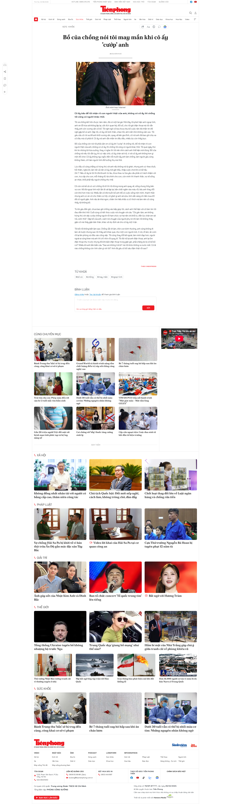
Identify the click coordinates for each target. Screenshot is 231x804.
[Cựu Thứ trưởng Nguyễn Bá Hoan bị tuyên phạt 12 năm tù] (171, 524)
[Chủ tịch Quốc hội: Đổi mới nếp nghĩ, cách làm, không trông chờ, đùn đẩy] (115, 474)
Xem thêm (195, 19)
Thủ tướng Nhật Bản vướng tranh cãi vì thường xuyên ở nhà (52, 680)
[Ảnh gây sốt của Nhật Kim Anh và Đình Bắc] (60, 577)
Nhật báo (56, 753)
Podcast (92, 753)
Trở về (5, 92)
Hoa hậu (179, 19)
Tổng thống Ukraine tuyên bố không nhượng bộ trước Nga (58, 647)
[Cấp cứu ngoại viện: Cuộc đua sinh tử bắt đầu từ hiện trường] (138, 418)
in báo (153, 26)
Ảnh (72, 753)
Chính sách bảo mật (176, 771)
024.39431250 (42, 780)
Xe (135, 19)
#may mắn (102, 277)
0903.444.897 (106, 774)
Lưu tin (5, 78)
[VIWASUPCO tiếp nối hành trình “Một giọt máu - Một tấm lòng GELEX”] (138, 383)
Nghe (5, 65)
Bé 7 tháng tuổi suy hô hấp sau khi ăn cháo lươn (137, 364)
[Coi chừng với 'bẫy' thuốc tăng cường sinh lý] (95, 418)
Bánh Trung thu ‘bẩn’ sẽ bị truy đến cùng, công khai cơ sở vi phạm (52, 364)
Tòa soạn (151, 2)
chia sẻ (142, 26)
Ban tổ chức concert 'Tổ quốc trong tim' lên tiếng (115, 597)
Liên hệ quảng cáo (75, 771)
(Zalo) (83, 774)
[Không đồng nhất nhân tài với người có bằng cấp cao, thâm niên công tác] (60, 474)
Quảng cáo (164, 2)
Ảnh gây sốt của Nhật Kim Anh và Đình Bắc (60, 597)
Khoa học (169, 19)
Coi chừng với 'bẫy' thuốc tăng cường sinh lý (94, 433)
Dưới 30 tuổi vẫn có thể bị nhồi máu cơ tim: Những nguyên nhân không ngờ (94, 400)
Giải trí (150, 19)
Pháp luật (107, 19)
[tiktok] (145, 777)
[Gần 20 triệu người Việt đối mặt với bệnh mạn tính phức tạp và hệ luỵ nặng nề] (53, 418)
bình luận (159, 26)
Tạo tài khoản (95, 294)
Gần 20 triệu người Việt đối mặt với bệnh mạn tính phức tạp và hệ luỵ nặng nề (52, 435)
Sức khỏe (79, 19)
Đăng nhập (79, 294)
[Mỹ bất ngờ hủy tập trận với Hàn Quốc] (95, 665)
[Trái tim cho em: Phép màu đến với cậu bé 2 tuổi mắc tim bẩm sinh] (53, 383)
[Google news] (158, 778)
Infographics (130, 753)
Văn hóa (142, 19)
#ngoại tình (116, 277)
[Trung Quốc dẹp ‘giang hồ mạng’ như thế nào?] (115, 626)
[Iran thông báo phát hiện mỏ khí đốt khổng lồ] (136, 665)
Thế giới (89, 19)
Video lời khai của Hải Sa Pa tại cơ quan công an (114, 544)
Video (187, 19)
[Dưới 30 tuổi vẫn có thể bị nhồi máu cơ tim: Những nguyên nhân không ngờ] (95, 383)
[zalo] (151, 778)
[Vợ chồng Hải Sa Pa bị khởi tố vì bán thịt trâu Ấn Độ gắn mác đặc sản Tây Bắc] (60, 524)
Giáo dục (159, 19)
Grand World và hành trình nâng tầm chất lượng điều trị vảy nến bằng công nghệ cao (95, 366)
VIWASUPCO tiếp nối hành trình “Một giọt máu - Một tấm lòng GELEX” (135, 400)
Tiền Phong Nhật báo (102, 2)
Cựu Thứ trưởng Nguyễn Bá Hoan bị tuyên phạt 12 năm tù (168, 544)
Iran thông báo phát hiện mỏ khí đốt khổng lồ (135, 680)
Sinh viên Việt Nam (122, 2)
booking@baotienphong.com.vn (81, 778)
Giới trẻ (98, 19)
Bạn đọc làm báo (48, 797)
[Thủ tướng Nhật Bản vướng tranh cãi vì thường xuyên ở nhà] (53, 665)
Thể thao (117, 19)
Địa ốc (70, 19)
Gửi (148, 308)
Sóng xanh (61, 19)
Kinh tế (51, 19)
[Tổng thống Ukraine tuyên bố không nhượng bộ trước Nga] (60, 626)
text (148, 26)
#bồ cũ (79, 277)
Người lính (128, 19)
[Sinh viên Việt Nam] (179, 746)
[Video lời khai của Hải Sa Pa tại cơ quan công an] (115, 524)
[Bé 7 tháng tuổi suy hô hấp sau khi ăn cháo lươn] (138, 349)
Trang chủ (36, 19)
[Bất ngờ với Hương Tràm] (171, 577)
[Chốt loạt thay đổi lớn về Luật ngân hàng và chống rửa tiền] (171, 474)
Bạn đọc (145, 761)
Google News (165, 26)
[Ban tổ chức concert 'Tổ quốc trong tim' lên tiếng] (115, 577)
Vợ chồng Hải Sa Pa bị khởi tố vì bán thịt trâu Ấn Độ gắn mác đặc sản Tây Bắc (58, 546)
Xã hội (43, 19)
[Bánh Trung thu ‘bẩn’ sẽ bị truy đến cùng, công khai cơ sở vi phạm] (53, 349)
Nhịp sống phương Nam (61, 765)
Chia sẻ (5, 71)
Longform (111, 753)
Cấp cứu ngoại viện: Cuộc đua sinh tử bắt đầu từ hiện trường (137, 433)
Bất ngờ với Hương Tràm (165, 596)
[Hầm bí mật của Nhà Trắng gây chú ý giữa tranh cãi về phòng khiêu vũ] (171, 626)
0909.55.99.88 (75, 774)
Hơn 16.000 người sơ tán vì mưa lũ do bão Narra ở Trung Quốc (178, 680)
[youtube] (195, 2)
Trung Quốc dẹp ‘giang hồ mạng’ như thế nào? (114, 647)
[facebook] (191, 2)
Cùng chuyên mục (47, 334)
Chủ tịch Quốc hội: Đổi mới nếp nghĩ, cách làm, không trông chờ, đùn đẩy (114, 495)
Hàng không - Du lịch (168, 761)
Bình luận (5, 85)
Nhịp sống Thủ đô (41, 765)
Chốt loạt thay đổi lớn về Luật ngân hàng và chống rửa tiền (168, 495)
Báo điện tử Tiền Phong (115, 10)
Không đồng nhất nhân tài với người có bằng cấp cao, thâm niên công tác (60, 495)
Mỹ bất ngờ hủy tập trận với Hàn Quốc (92, 680)
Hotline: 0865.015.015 (81, 2)
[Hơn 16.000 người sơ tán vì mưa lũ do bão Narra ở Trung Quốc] (178, 665)
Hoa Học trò (138, 2)
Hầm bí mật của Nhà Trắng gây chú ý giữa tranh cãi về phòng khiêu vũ (169, 647)
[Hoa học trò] (194, 746)
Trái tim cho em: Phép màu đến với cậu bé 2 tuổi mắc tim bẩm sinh (51, 399)
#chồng (90, 277)
